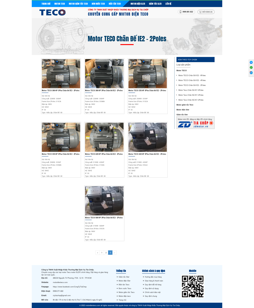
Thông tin (121, 271)
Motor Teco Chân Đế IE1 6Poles (190, 90)
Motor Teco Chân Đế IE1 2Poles (190, 100)
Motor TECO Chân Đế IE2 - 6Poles (192, 75)
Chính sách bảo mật (152, 292)
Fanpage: (45, 286)
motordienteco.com (60, 282)
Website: (45, 282)
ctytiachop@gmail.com (62, 295)
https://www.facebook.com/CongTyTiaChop (70, 286)
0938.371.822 (58, 291)
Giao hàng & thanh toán (154, 280)
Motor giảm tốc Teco (78, 3)
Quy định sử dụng (151, 288)
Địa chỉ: (44, 278)
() (207, 12)
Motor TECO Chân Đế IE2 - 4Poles (192, 80)
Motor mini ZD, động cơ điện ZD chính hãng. (195, 119)
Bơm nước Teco (98, 3)
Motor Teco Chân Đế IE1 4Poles (190, 95)
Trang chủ (45, 3)
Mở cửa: (44, 299)
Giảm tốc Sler (155, 3)
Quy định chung (151, 296)
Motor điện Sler (138, 3)
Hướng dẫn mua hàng (153, 277)
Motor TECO (59, 3)
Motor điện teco (125, 296)
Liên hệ (168, 3)
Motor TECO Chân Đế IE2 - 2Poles (192, 85)
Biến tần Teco (115, 3)
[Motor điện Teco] (52, 12)
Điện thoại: (45, 291)
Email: (44, 295)
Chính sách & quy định (153, 271)
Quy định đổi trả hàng (153, 284)
